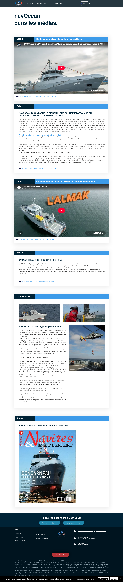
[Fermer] (121, 578)
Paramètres (103, 579)
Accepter (114, 579)
